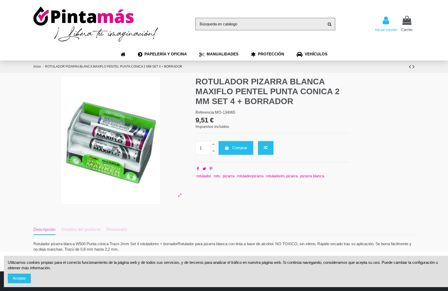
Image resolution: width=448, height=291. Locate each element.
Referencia (204, 112)
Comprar (239, 148)
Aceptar (19, 278)
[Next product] (413, 66)
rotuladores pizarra (282, 176)
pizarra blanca (312, 176)
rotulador (203, 176)
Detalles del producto (81, 229)
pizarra (228, 176)
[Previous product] (410, 66)
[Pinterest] (210, 168)
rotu (217, 176)
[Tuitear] (204, 168)
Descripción (44, 229)
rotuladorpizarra (250, 176)
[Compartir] (198, 168)
